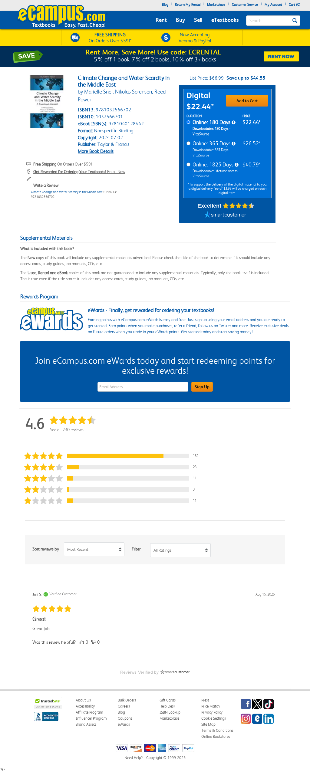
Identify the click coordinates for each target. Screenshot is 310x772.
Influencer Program (91, 718)
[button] (113, 456)
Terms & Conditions (217, 730)
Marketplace (216, 4)
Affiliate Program (89, 712)
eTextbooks (225, 20)
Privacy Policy (212, 712)
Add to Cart (247, 100)
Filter (136, 549)
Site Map (208, 724)
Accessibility (85, 706)
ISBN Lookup (170, 712)
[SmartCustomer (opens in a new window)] (225, 215)
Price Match (210, 706)
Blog (165, 4)
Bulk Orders (127, 700)
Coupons (125, 718)
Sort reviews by (45, 549)
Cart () (294, 4)
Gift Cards (168, 700)
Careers (124, 706)
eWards (124, 724)
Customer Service (245, 4)
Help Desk (167, 706)
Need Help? (133, 757)
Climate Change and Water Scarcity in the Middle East (67, 192)
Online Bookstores (215, 736)
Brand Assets (86, 724)
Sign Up (202, 386)
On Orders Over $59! (62, 164)
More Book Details (96, 151)
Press (205, 700)
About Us (83, 700)
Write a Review (45, 185)
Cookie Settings (213, 718)
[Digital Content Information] (234, 122)
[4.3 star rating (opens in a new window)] (239, 206)
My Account (273, 4)
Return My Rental (187, 4)
